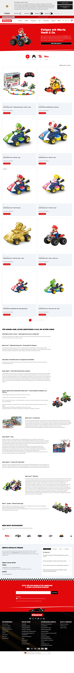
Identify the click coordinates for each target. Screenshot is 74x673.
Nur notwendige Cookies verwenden (65, 7)
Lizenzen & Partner (6, 625)
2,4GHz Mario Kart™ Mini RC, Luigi (11, 157)
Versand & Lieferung (26, 629)
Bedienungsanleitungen (46, 629)
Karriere (4, 632)
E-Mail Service (63, 625)
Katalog (42, 642)
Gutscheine (24, 642)
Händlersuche (44, 635)
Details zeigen (57, 13)
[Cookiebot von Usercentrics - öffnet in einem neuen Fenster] (7, 13)
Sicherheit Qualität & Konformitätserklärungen (46, 637)
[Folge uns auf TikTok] (41, 618)
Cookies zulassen (65, 2)
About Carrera (5, 624)
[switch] (31, 13)
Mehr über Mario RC (56, 43)
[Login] (68, 20)
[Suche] (63, 20)
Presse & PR (5, 634)
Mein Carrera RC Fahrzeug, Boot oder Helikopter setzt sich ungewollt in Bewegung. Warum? (55, 570)
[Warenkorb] (71, 20)
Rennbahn (20, 20)
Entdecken (53, 20)
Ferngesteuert (33, 20)
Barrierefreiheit (5, 638)
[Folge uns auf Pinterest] (36, 618)
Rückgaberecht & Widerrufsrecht (29, 631)
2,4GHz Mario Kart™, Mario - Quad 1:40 (48, 258)
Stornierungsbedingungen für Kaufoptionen (28, 634)
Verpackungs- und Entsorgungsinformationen (46, 644)
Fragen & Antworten (64, 624)
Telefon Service (63, 627)
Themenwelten (46, 20)
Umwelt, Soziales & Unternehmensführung (7, 628)
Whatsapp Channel (26, 625)
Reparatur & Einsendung (46, 624)
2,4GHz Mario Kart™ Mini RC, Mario (11, 207)
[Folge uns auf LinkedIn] (44, 618)
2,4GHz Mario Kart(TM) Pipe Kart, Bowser (49, 107)
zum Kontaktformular (8, 574)
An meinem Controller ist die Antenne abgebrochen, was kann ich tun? (55, 556)
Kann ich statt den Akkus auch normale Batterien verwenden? (55, 565)
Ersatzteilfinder (44, 625)
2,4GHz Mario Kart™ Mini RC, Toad (47, 157)
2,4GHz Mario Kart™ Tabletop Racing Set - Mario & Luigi (17, 107)
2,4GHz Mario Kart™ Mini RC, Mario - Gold (13, 258)
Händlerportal (25, 640)
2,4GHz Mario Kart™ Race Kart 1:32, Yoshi (49, 308)
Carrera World (5, 631)
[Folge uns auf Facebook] (30, 618)
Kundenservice (15, 552)
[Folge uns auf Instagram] (33, 618)
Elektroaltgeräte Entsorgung (47, 640)
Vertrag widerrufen (26, 643)
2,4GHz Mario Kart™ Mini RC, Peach (47, 207)
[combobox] (30, 653)
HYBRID (26, 20)
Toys (39, 20)
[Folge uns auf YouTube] (38, 618)
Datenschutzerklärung (26, 636)
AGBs (23, 638)
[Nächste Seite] (44, 320)
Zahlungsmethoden (26, 627)
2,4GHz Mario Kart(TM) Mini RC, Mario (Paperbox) (15, 308)
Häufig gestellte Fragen (46, 627)
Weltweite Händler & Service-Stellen (49, 633)
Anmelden (54, 592)
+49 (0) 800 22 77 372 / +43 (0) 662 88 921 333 (11, 567)
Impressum (4, 636)
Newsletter (24, 624)
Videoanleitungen (44, 631)
